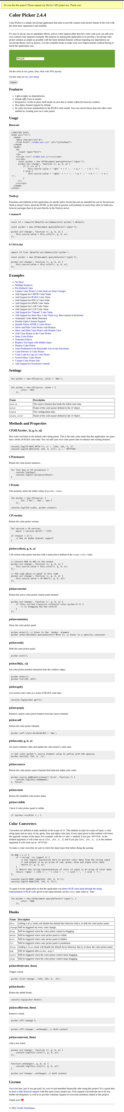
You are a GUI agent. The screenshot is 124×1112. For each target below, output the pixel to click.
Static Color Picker (24, 336)
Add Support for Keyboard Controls (32, 363)
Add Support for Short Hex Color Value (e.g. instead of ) (49, 315)
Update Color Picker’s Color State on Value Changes (40, 291)
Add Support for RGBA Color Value (32, 297)
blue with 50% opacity (51, 71)
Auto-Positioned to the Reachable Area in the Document (42, 348)
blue (37, 71)
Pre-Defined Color (24, 288)
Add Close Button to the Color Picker (33, 333)
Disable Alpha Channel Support (30, 321)
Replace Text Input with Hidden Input (33, 342)
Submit (13, 82)
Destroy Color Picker (25, 345)
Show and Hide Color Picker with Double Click (38, 330)
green (31, 71)
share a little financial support (25, 1091)
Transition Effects (23, 339)
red (25, 71)
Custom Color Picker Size (27, 360)
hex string (34, 77)
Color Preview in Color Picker (29, 351)
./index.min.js (40, 157)
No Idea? (19, 282)
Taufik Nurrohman (26, 1108)
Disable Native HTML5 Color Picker (33, 324)
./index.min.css (39, 142)
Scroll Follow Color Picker (28, 357)
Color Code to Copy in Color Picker (32, 354)
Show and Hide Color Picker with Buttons (35, 327)
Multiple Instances (24, 285)
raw (26, 77)
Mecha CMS (52, 5)
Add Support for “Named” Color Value (34, 312)
